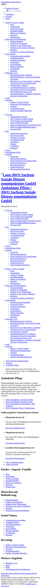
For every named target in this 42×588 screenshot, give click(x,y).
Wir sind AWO (15, 129)
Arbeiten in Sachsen (17, 138)
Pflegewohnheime (17, 67)
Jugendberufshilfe (16, 31)
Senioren (13, 106)
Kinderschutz (15, 37)
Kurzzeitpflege (15, 64)
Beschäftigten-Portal (13, 152)
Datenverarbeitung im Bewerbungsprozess (18, 164)
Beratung (13, 35)
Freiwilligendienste (17, 140)
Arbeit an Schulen (17, 29)
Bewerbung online (17, 136)
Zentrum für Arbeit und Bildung (22, 52)
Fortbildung (14, 146)
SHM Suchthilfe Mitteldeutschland (23, 127)
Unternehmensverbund (18, 117)
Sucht (8, 98)
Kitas (12, 25)
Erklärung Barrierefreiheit (10, 573)
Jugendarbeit (15, 27)
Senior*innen (10, 54)
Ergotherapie (15, 69)
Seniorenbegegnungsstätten (20, 56)
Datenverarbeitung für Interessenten (23, 161)
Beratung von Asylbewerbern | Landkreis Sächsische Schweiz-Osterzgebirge (25, 82)
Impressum (14, 157)
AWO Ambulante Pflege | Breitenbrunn (20, 408)
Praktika (13, 144)
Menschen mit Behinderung (16, 39)
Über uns (9, 115)
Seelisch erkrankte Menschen (21, 111)
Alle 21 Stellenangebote (14, 462)
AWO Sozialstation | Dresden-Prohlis (19, 400)
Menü (4, 4)
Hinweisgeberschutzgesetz (20, 169)
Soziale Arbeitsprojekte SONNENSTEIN (25, 125)
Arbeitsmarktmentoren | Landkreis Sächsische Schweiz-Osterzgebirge (23, 89)
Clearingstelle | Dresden (19, 85)
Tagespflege (14, 62)
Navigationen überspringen (11, 2)
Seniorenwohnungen (18, 60)
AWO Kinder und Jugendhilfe (21, 121)
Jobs (7, 131)
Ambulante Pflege (17, 58)
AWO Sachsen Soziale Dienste (21, 119)
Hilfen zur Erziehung (18, 33)
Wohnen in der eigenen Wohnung (22, 48)
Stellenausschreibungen (19, 133)
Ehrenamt (13, 148)
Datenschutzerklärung (18, 159)
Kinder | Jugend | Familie (15, 23)
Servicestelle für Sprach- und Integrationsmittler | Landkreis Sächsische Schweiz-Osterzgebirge (25, 94)
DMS (8, 567)
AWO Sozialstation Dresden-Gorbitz (19, 402)
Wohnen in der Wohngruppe (20, 46)
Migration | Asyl (12, 73)
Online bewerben (12, 464)
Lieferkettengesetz (17, 167)
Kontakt (9, 154)
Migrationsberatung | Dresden (21, 75)
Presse (8, 150)
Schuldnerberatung (17, 109)
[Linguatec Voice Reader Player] (13, 11)
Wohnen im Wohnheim (18, 44)
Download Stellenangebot (15, 428)
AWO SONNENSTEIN (19, 123)
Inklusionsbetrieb (16, 41)
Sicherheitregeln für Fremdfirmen (18, 569)
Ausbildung (14, 142)
